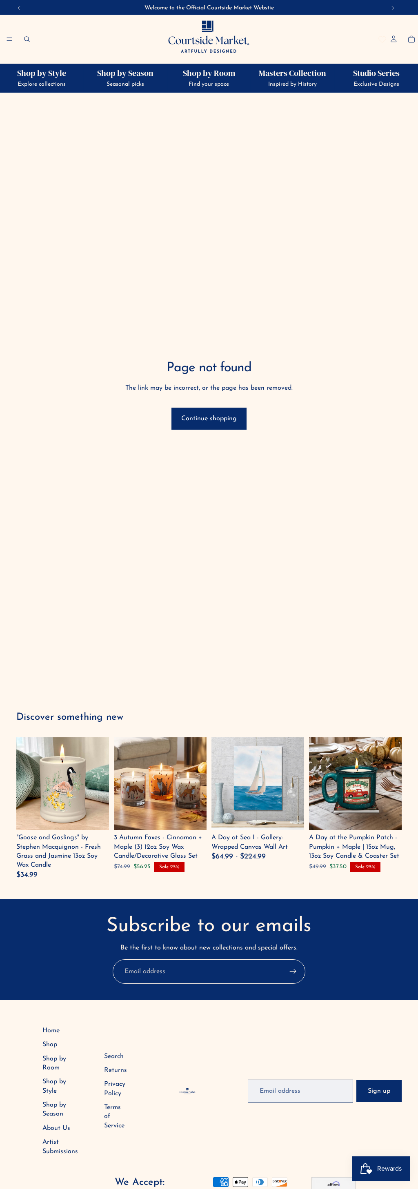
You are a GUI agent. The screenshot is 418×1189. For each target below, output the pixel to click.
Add (97, 817)
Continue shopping (209, 418)
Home (51, 1030)
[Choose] (291, 817)
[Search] (27, 39)
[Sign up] (293, 971)
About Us (56, 1128)
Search (114, 1056)
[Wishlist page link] (382, 39)
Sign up (379, 1091)
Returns (115, 1070)
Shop (49, 1044)
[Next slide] (295, 784)
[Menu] (9, 39)
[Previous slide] (220, 784)
